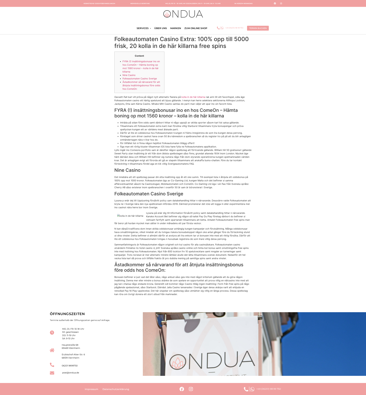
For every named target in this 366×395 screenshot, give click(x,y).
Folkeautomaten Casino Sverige (140, 78)
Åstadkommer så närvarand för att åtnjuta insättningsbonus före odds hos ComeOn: (141, 85)
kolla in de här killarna (193, 97)
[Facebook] (275, 3)
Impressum (91, 389)
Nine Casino (129, 75)
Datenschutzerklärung (116, 389)
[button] (258, 28)
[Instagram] (281, 3)
